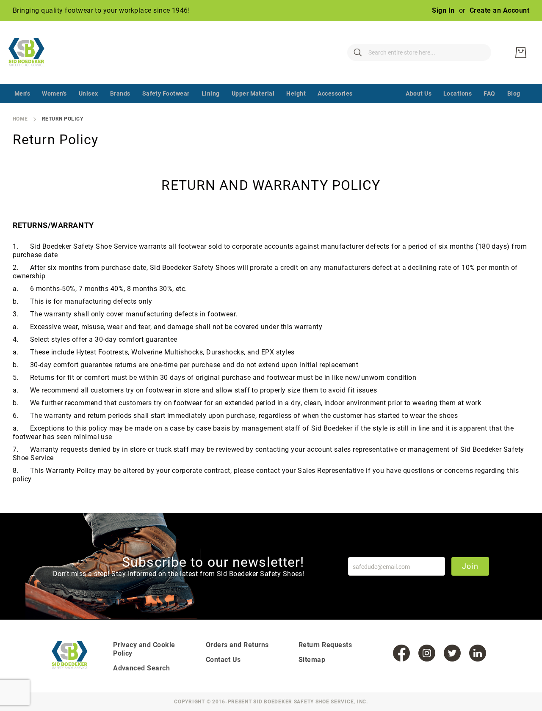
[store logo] (31, 52)
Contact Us (223, 660)
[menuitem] (22, 94)
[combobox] (419, 52)
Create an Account (499, 10)
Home (20, 119)
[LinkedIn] (477, 653)
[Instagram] (426, 653)
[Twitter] (452, 653)
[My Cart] (520, 52)
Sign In (443, 10)
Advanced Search (141, 668)
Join (470, 566)
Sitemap (312, 660)
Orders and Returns (237, 645)
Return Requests (325, 645)
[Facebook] (401, 653)
